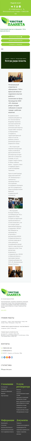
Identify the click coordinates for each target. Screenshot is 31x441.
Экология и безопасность (7, 427)
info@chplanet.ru (16, 9)
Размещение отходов (21, 407)
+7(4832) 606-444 (7, 348)
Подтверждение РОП (21, 427)
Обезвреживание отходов (22, 412)
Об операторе (4, 387)
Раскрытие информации (6, 391)
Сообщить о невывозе (15, 44)
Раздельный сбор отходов (22, 409)
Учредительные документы (23, 425)
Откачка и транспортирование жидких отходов (22, 393)
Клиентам (18, 389)
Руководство (4, 389)
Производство (4, 423)
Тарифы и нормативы (21, 431)
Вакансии (3, 393)
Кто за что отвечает (15, 36)
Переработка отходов (21, 405)
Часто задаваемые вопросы (7, 431)
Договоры (19, 434)
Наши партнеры (4, 395)
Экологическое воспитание (7, 429)
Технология (3, 425)
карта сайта (3, 310)
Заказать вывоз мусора (15, 40)
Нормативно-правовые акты (23, 429)
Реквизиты (19, 423)
